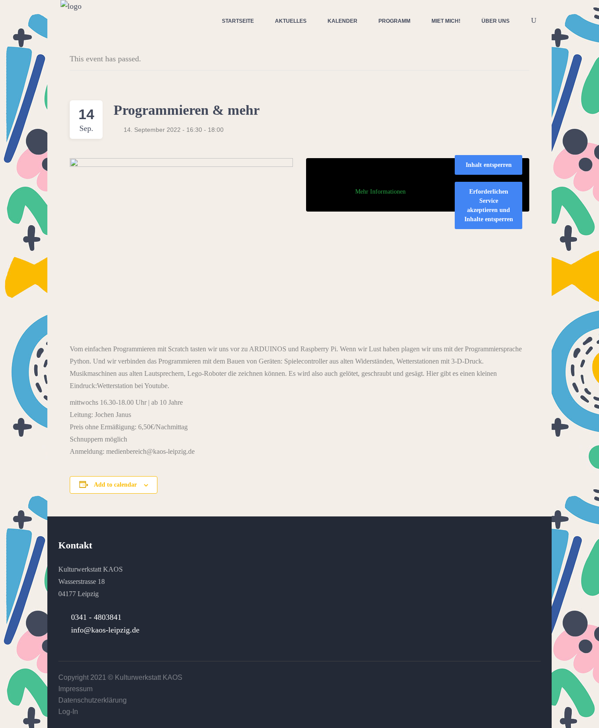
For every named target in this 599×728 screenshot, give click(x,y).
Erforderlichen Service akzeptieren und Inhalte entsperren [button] (488, 205)
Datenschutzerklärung (92, 700)
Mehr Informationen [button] (380, 191)
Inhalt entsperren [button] (489, 165)
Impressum (75, 689)
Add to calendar (115, 484)
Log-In (68, 711)
